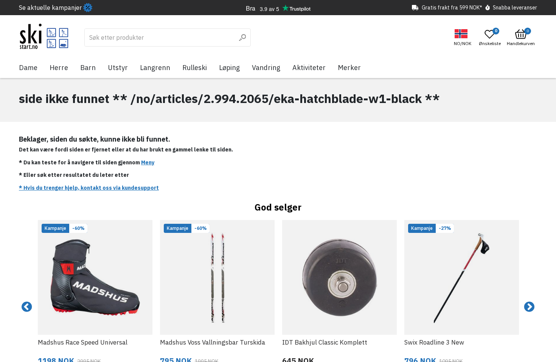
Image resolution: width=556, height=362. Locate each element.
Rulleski (194, 67)
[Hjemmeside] (44, 36)
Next (529, 307)
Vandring (266, 67)
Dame (28, 67)
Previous (27, 307)
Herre (59, 67)
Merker (349, 67)
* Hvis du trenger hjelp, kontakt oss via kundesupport (89, 187)
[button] (463, 37)
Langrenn (155, 67)
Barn (88, 67)
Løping (229, 67)
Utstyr (118, 67)
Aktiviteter (309, 67)
